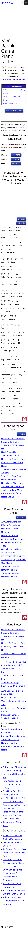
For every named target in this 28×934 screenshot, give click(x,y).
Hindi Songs (20, 124)
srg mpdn (15, 159)
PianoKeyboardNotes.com (14, 79)
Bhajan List (21, 517)
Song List (21, 434)
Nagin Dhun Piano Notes (12, 483)
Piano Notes (7, 3)
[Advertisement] (14, 21)
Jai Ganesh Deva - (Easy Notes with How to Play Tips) (13, 542)
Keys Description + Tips (14, 110)
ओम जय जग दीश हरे (8, 552)
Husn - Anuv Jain (9, 697)
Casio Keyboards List (10, 103)
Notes (10, 124)
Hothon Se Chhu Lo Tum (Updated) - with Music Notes (13, 462)
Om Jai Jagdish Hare (11, 549)
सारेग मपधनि (15, 163)
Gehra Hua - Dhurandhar (13, 438)
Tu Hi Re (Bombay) (10, 682)
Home (3, 124)
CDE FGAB (16, 155)
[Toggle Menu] (26, 2)
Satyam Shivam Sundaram (13, 736)
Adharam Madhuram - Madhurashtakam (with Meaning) (13, 900)
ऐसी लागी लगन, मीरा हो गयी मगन (13, 556)
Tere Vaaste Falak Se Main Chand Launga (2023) (13, 784)
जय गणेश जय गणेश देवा (9, 535)
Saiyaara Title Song (10, 442)
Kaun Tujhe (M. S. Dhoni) (13, 686)
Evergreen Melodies (9, 127)
